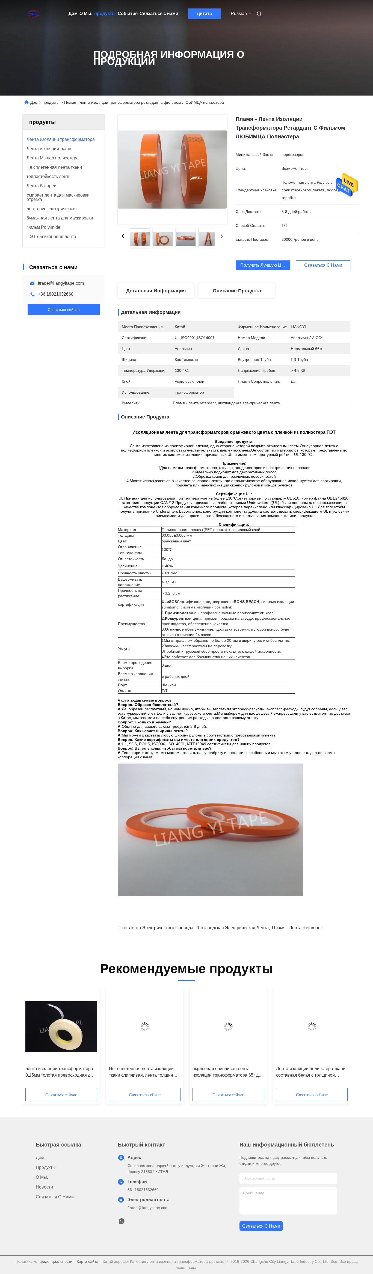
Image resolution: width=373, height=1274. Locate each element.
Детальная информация (156, 290)
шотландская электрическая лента (233, 927)
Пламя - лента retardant (297, 927)
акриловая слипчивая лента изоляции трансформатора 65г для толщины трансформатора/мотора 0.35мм (228, 1072)
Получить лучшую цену (264, 265)
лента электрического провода (161, 927)
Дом (73, 13)
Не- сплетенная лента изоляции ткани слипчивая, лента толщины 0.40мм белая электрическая (142, 1072)
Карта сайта (87, 1261)
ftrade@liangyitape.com (61, 283)
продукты (105, 13)
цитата (204, 13)
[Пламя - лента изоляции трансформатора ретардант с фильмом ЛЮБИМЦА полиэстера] (172, 169)
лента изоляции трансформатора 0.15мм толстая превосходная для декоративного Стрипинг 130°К (60, 1072)
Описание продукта (237, 290)
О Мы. (85, 13)
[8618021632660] (121, 1222)
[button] (32, 1039)
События (128, 13)
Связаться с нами (159, 13)
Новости (44, 1187)
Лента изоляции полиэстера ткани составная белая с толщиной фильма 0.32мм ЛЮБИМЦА (310, 1072)
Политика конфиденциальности (44, 1261)
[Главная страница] (30, 13)
